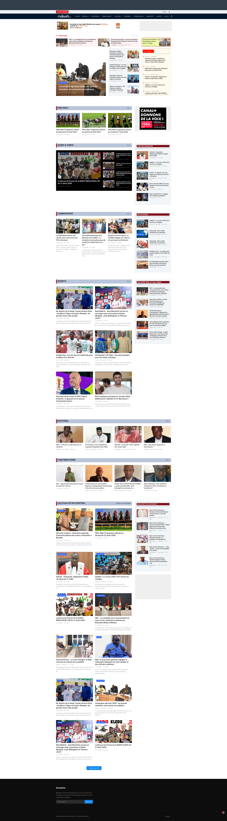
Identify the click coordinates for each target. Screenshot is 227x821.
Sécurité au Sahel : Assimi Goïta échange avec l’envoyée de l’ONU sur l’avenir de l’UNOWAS (158, 302)
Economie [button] (127, 16)
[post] (81, 72)
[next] (136, 36)
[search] (171, 16)
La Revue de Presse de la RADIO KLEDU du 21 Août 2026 (123, 155)
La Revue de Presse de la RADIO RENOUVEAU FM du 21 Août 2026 (156, 94)
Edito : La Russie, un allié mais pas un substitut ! (68, 446)
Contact (164, 12)
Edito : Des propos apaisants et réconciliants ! (154, 446)
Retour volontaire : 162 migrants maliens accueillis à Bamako (117, 88)
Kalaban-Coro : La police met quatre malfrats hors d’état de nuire (159, 253)
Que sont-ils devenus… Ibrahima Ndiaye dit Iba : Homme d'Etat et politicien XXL (158, 560)
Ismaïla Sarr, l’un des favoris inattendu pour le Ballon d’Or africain (74, 356)
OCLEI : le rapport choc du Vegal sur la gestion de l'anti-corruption (159, 174)
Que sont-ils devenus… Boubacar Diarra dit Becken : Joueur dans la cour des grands (159, 512)
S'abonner (89, 802)
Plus (166, 16)
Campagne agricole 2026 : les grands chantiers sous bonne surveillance (111, 704)
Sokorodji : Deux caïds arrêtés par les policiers (157, 231)
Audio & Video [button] (106, 16)
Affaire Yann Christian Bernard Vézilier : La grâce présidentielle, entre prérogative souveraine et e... (128, 486)
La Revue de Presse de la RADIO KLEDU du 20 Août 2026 (123, 183)
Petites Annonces (62, 12)
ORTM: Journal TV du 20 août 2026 (123, 164)
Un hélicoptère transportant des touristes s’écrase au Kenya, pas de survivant (159, 263)
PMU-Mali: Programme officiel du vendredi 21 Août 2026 (119, 131)
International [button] (138, 16)
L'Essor (151, 166)
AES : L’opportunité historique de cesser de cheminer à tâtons (69, 485)
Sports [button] (159, 16)
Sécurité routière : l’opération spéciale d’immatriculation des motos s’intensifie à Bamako (117, 54)
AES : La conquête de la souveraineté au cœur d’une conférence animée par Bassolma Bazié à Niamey (82, 41)
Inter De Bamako (118, 449)
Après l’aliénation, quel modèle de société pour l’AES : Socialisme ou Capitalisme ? (155, 486)
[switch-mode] (169, 11)
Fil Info (77, 16)
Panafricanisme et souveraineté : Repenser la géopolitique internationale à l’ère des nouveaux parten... (159, 313)
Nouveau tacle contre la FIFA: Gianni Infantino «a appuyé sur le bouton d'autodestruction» (71, 398)
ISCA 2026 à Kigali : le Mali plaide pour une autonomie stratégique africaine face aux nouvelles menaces (159, 334)
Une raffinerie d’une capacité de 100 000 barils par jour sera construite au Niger (159, 323)
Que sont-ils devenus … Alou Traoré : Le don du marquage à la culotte (159, 548)
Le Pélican (58, 449)
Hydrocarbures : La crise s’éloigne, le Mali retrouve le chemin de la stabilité (118, 66)
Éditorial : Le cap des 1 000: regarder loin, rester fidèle (127, 446)
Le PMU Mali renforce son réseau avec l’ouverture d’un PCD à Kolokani (67, 238)
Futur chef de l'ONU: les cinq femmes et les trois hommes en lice (159, 185)
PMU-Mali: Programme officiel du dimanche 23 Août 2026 (156, 69)
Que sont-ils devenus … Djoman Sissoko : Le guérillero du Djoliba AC (158, 537)
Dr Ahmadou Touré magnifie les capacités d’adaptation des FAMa (96, 446)
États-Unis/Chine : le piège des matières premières (159, 195)
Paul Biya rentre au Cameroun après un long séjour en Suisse (118, 77)
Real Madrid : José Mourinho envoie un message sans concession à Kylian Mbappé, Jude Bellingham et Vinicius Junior (111, 314)
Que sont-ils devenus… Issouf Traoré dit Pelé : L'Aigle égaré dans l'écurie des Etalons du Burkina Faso (159, 525)
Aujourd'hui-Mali (153, 517)
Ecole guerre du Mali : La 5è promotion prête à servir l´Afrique (151, 41)
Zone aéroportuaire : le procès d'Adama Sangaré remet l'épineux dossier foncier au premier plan (124, 41)
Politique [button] (117, 16)
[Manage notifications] (223, 812)
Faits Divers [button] (95, 16)
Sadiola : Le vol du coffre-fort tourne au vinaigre (155, 86)
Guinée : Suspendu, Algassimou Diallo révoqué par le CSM (156, 77)
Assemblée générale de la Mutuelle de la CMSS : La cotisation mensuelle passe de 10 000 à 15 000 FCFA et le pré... (93, 240)
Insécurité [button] (150, 16)
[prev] (133, 36)
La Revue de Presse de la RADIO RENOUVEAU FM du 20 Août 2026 (124, 173)
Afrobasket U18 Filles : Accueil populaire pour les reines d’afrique (112, 356)
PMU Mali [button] (85, 16)
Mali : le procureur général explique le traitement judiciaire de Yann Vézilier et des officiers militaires (112, 662)
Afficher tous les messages (123, 503)
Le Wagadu (114, 45)
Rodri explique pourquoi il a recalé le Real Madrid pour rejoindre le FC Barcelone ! (112, 397)
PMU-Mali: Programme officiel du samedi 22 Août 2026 (93, 131)
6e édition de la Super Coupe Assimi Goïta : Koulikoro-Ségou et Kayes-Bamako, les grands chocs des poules (74, 313)
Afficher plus (93, 768)
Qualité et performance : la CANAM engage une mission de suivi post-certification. (119, 238)
